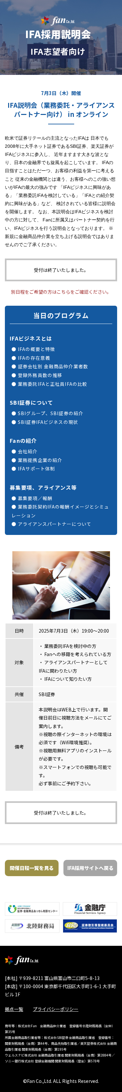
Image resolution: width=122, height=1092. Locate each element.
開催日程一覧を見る (32, 867)
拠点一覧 (14, 1009)
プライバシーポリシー (55, 1009)
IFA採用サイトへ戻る (90, 867)
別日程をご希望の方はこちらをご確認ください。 (61, 291)
